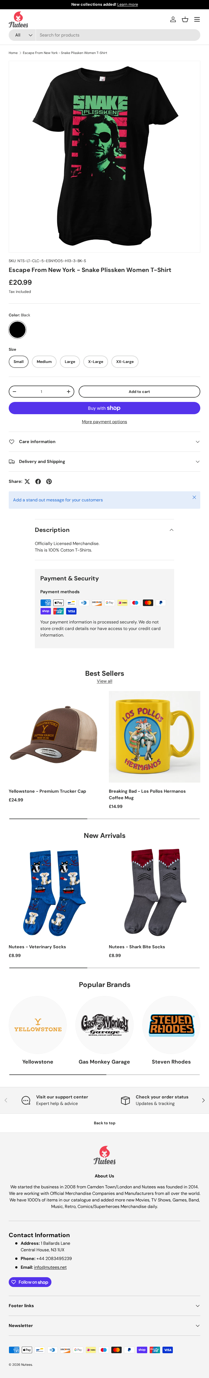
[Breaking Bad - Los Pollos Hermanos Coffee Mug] (154, 737)
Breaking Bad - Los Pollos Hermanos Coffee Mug (147, 794)
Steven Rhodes (171, 1061)
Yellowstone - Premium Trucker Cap (47, 791)
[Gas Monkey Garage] (104, 1025)
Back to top (104, 1122)
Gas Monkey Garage (104, 1061)
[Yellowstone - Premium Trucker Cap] (54, 737)
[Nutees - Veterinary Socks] (54, 892)
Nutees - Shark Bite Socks (137, 947)
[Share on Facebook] (38, 481)
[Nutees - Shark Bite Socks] (154, 892)
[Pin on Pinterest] (49, 481)
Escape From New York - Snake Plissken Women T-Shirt (65, 52)
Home (13, 52)
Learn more (127, 4)
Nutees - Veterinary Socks (37, 947)
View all (104, 681)
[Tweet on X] (27, 481)
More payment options (104, 422)
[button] (185, 19)
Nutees (26, 1364)
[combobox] (104, 35)
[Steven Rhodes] (171, 1025)
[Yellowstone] (37, 1025)
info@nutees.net (50, 1267)
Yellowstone (37, 1061)
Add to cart (139, 391)
